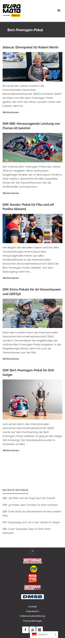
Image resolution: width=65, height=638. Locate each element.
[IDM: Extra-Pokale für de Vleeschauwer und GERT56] (46, 313)
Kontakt (32, 606)
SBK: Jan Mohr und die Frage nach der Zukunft (28, 498)
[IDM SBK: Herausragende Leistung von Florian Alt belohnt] (47, 147)
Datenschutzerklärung (32, 616)
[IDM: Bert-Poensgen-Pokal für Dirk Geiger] (46, 400)
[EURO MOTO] (11, 10)
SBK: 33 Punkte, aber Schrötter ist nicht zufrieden (30, 504)
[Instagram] (39, 630)
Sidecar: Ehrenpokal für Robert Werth (30, 47)
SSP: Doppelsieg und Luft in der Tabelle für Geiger (31, 522)
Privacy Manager (32, 620)
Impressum (32, 611)
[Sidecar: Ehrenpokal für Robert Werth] (46, 66)
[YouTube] (32, 630)
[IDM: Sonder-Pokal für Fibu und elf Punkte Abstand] (47, 228)
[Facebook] (25, 630)
